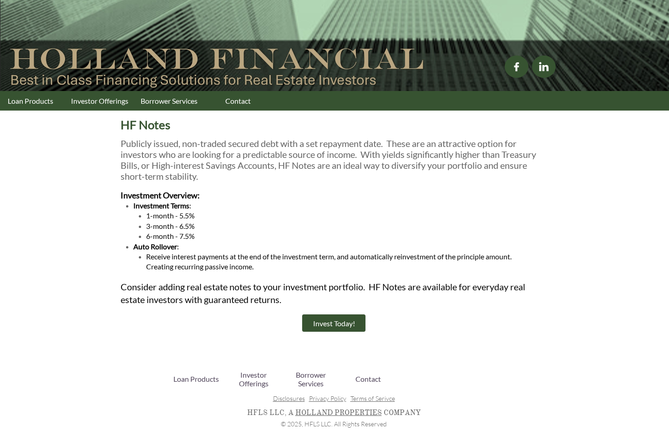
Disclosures (289, 398)
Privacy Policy (327, 398)
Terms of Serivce (372, 398)
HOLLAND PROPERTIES (338, 412)
